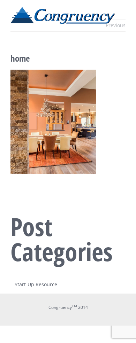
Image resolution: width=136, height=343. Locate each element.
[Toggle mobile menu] (123, 27)
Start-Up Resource (36, 284)
